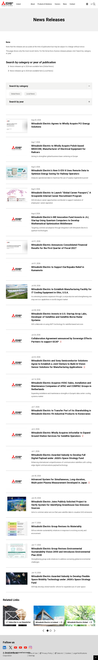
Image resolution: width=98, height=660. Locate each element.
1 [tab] (48, 631)
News (65, 4)
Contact (72, 4)
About (33, 4)
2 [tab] (50, 631)
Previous (44, 630)
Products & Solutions (45, 4)
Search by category (18, 86)
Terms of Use (32, 653)
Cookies (68, 653)
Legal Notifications (80, 653)
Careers (57, 4)
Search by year (16, 101)
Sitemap (31, 656)
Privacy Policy (47, 653)
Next (54, 630)
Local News (30, 94)
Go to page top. (95, 657)
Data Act (60, 653)
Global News (15, 94)
